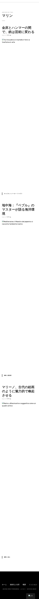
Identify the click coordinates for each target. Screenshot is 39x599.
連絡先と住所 (15, 585)
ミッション (33, 585)
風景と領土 (7, 557)
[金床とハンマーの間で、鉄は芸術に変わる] (19, 40)
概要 (24, 585)
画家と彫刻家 (8, 375)
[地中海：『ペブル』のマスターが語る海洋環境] (19, 222)
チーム (9, 35)
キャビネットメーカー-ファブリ (13, 193)
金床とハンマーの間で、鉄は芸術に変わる (18, 29)
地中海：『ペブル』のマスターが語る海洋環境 (18, 209)
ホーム (4, 585)
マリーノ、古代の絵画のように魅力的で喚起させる (18, 391)
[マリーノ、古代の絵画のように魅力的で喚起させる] (19, 403)
